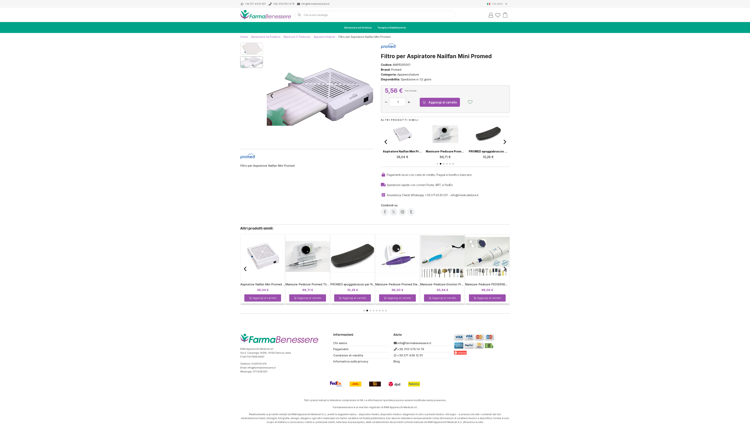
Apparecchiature (324, 36)
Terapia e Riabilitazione (391, 27)
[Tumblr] (411, 212)
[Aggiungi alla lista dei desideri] (470, 102)
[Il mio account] (491, 15)
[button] (272, 96)
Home (244, 36)
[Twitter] (393, 212)
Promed (396, 69)
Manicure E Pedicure (297, 36)
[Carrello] (505, 15)
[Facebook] (385, 212)
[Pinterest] (402, 212)
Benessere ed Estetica (357, 27)
